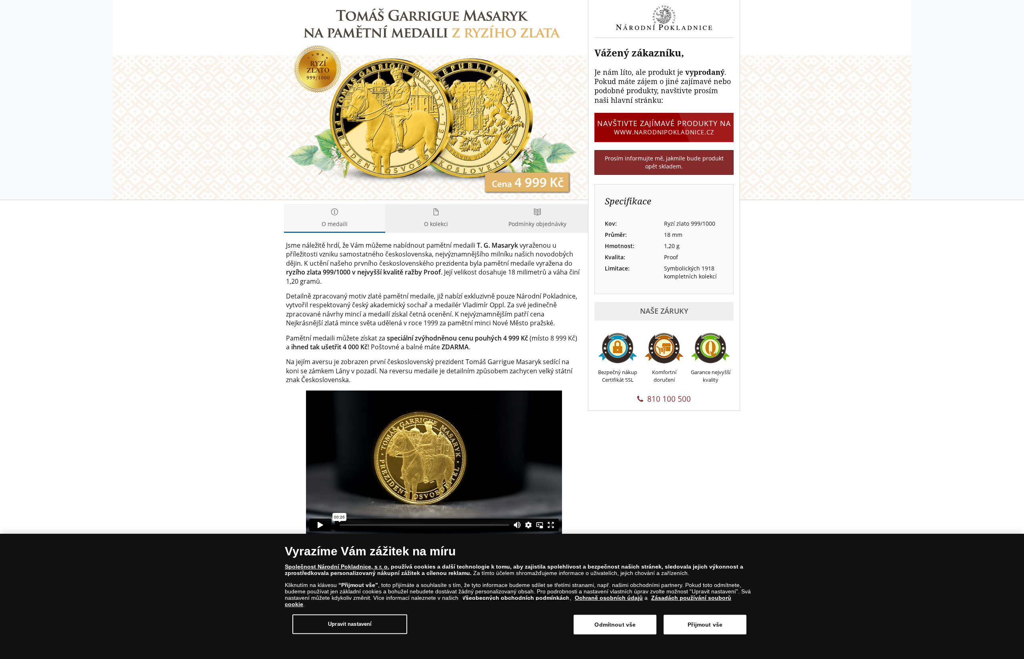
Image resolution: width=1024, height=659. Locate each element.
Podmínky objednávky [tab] (537, 224)
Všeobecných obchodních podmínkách (516, 598)
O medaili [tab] (335, 224)
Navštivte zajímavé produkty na (664, 127)
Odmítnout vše (615, 624)
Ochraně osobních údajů (609, 598)
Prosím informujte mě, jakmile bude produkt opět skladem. (664, 162)
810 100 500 (669, 399)
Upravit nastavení (350, 624)
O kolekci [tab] (436, 224)
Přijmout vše (705, 624)
